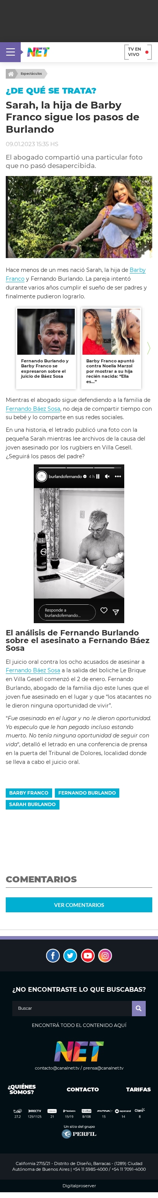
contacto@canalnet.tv (57, 1068)
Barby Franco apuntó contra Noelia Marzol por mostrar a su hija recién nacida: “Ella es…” (110, 371)
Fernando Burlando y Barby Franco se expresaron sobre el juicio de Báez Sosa (45, 368)
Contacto (81, 1089)
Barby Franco (28, 793)
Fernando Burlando (87, 793)
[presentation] (9, 348)
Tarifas (138, 1089)
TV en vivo (134, 51)
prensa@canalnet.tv (103, 1068)
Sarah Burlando (32, 804)
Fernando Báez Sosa (33, 409)
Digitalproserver (79, 1186)
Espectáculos (31, 74)
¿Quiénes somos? (22, 1089)
